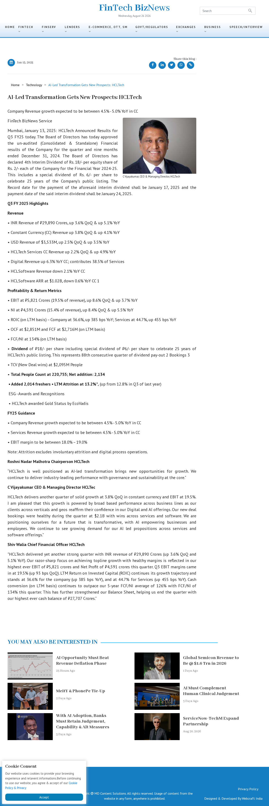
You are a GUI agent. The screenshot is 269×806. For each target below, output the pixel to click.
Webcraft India (252, 798)
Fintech (27, 27)
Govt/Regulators (153, 27)
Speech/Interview (246, 29)
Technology (34, 85)
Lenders (74, 27)
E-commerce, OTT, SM (109, 27)
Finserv (50, 27)
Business (213, 27)
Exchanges (187, 27)
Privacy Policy (248, 789)
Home (10, 27)
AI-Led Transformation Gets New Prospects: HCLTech (86, 85)
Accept (44, 797)
